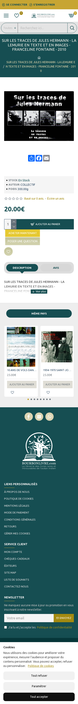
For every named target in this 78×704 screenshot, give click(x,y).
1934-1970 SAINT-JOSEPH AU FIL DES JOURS (58, 370)
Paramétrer (39, 686)
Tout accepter (39, 696)
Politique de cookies (41, 666)
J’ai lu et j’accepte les (40, 627)
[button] (28, 399)
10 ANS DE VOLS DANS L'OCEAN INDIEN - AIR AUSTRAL (22, 370)
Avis (56, 267)
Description (22, 267)
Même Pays (39, 313)
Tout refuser (39, 675)
